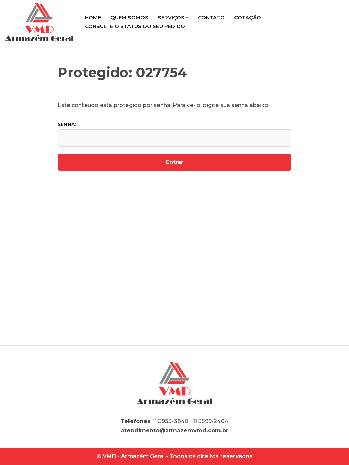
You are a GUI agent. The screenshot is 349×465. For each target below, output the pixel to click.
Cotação (247, 17)
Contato (211, 17)
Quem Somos (129, 17)
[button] (187, 17)
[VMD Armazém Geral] (39, 22)
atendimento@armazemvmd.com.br (174, 430)
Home (93, 17)
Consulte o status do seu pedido (135, 26)
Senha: (67, 124)
